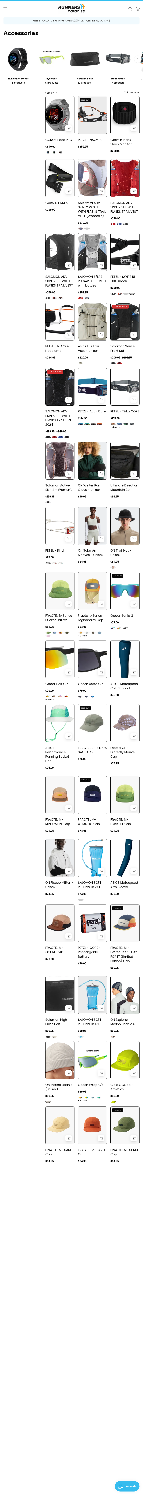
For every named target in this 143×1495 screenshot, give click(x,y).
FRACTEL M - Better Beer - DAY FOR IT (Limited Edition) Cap (123, 954)
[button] (130, 9)
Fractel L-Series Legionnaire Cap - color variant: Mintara (87, 633)
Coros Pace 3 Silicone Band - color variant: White (48, 1423)
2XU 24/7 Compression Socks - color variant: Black (113, 1493)
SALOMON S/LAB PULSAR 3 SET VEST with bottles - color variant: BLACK (87, 298)
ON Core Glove (121, 1341)
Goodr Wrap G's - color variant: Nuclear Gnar (93, 1097)
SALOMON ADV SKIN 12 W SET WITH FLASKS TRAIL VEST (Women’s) (92, 209)
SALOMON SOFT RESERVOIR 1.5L (89, 1021)
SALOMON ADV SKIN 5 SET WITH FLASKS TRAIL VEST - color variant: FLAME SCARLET (54, 298)
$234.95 (50, 357)
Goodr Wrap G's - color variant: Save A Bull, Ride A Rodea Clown (87, 1097)
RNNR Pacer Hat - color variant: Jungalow (81, 1419)
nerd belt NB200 (122, 1406)
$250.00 (115, 288)
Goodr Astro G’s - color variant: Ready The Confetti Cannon (93, 696)
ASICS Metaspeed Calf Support (124, 686)
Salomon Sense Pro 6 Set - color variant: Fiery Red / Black (119, 363)
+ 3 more (82, 636)
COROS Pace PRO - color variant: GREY (60, 152)
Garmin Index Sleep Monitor (121, 142)
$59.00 (49, 1417)
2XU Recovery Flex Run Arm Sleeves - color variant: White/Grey (48, 1358)
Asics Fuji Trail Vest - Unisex (88, 348)
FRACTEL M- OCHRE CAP (54, 950)
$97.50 (49, 557)
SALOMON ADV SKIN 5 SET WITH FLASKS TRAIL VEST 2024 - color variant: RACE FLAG (67, 437)
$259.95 (50, 292)
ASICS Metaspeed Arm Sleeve (124, 884)
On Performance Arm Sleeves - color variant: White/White (87, 1293)
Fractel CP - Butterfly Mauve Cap (122, 752)
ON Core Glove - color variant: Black (113, 1354)
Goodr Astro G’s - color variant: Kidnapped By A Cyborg (87, 696)
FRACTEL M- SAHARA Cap (55, 1278)
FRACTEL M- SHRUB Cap (124, 1152)
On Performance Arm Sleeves (91, 1278)
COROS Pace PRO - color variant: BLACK (48, 152)
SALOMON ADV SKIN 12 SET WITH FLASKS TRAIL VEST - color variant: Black (126, 224)
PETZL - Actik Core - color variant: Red (99, 424)
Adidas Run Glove (59, 1471)
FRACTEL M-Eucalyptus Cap (57, 1215)
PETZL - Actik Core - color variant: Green (87, 424)
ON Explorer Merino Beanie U (122, 1021)
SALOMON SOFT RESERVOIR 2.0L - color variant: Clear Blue (81, 900)
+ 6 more (50, 700)
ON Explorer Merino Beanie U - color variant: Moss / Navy (113, 1037)
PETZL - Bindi (54, 550)
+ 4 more (115, 427)
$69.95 (114, 968)
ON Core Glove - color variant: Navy (119, 1354)
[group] (71, 20)
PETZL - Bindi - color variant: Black (48, 563)
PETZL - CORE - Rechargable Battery (89, 952)
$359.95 (83, 146)
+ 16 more (83, 1422)
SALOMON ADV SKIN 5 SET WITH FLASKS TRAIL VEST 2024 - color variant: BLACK (48, 437)
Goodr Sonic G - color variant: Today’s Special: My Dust (119, 628)
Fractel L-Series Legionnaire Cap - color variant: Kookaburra (81, 633)
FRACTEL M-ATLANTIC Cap (89, 821)
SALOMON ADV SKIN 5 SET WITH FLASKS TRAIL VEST (59, 281)
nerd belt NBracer (91, 1471)
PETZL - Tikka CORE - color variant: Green (126, 424)
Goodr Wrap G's (90, 1085)
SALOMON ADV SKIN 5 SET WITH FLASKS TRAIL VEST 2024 (59, 418)
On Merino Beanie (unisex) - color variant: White (48, 1102)
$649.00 (50, 146)
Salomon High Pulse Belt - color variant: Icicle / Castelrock (54, 1037)
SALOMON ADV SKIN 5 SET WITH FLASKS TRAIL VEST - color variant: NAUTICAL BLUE (60, 298)
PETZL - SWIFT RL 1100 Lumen (122, 278)
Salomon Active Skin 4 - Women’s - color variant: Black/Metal (48, 502)
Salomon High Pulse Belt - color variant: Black (48, 1037)
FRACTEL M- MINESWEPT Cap (57, 821)
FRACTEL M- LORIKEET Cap (120, 821)
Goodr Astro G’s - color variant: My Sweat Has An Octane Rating (81, 696)
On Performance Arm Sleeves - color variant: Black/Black (81, 1293)
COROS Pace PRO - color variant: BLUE (54, 152)
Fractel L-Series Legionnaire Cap (90, 617)
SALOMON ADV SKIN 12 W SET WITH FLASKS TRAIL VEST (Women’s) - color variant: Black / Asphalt (87, 229)
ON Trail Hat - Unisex (120, 552)
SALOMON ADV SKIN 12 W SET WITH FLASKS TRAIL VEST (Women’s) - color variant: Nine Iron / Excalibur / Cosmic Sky (81, 229)
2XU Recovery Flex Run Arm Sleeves (59, 1343)
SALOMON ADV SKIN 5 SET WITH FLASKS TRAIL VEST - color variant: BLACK (48, 298)
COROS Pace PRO (58, 140)
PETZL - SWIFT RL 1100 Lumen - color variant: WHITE (132, 294)
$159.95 (50, 496)
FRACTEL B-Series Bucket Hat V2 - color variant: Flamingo (48, 636)
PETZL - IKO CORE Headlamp (58, 348)
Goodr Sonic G (121, 615)
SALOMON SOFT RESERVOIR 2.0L (89, 884)
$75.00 (114, 695)
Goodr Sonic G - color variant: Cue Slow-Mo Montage (113, 628)
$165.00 (115, 418)
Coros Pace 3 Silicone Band (55, 1408)
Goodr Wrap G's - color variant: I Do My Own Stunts (81, 1097)
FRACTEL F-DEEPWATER (119, 1215)
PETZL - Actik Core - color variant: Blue (81, 424)
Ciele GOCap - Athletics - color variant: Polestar (113, 1102)
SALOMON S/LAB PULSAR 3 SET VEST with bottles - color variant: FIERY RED (81, 298)
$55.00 (114, 1413)
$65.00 (114, 1096)
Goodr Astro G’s (90, 684)
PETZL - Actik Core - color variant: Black (93, 424)
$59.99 (114, 1287)
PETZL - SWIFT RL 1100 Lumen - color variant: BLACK (113, 294)
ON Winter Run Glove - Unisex (89, 487)
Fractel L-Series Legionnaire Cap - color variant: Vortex (99, 633)
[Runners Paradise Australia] (71, 8)
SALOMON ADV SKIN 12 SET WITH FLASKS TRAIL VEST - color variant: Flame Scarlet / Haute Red (113, 224)
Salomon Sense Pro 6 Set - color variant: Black (113, 363)
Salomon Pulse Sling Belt (89, 1343)
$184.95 (82, 418)
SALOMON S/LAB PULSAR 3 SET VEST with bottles (92, 281)
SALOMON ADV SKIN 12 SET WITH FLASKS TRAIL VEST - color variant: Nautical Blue (119, 224)
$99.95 (82, 496)
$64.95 (49, 1161)
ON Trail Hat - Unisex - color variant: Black (113, 567)
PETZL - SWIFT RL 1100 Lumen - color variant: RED (119, 294)
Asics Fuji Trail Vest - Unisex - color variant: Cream (81, 363)
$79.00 (114, 622)
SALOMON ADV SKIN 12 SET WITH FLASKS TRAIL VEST (124, 207)
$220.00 (83, 357)
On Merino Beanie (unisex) (58, 1087)
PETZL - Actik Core (92, 411)
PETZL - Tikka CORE (124, 411)
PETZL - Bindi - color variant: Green (60, 563)
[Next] (137, 59)
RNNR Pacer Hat (90, 1406)
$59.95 (82, 1352)
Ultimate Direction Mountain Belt (124, 487)
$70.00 (114, 894)
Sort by (49, 92)
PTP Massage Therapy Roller (121, 1278)
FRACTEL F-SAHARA (86, 1215)
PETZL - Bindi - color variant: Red (54, 563)
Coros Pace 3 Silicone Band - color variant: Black (54, 1423)
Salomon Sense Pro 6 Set (122, 348)
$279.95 (83, 223)
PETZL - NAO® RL (90, 140)
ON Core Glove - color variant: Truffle (126, 1354)
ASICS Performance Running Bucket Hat (57, 754)
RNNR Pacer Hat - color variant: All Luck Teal (87, 1419)
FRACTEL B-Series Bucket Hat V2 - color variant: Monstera (67, 633)
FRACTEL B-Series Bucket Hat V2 (58, 617)
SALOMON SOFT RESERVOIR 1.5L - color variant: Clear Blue (81, 1037)
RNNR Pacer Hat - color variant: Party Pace (93, 1419)
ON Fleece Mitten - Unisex (59, 884)
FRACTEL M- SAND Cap (58, 1152)
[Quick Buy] (68, 128)
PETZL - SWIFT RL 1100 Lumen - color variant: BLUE (126, 294)
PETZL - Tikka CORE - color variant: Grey (132, 424)
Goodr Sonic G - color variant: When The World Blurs (126, 628)
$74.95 (114, 763)
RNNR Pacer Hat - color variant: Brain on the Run (99, 1419)
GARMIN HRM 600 (58, 203)
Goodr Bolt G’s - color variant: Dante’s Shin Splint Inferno (67, 696)
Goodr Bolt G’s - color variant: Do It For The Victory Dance (48, 696)
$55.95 (82, 1413)
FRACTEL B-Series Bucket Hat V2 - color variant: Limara (48, 633)
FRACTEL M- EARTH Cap (92, 1152)
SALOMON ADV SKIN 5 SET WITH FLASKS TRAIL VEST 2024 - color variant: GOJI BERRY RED (54, 437)
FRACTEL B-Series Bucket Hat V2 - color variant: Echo (60, 633)
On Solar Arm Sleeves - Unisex (90, 552)
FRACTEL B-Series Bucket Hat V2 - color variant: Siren (54, 633)
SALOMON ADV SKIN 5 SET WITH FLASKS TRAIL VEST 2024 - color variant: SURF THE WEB (60, 437)
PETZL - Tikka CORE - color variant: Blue (119, 424)
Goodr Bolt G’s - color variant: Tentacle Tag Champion (60, 696)
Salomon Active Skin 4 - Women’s (59, 487)
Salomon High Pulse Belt (56, 1021)
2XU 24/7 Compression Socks (120, 1475)
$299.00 (115, 151)
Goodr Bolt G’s (56, 684)
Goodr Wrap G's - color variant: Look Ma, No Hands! (99, 1097)
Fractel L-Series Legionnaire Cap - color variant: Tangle (93, 633)
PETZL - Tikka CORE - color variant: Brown (113, 424)
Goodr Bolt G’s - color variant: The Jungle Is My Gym (54, 696)
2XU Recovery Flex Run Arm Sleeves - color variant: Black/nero (54, 1358)
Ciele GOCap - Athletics (121, 1087)
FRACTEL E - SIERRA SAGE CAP (92, 750)
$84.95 (82, 561)
